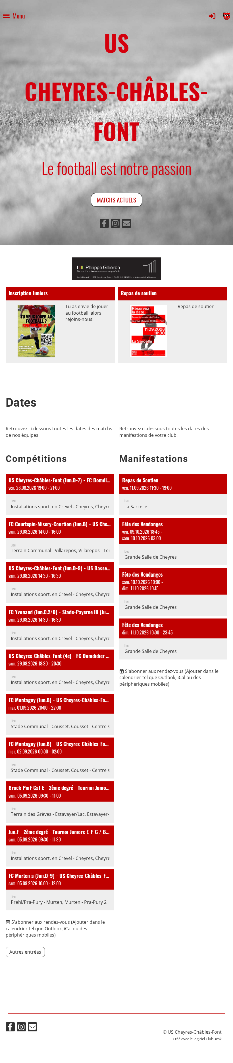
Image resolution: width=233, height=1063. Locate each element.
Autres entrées (25, 952)
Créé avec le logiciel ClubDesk (197, 1038)
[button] (60, 494)
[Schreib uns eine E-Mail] (126, 224)
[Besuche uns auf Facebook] (104, 224)
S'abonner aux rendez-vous (40, 922)
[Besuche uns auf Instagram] (115, 224)
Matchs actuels (116, 199)
